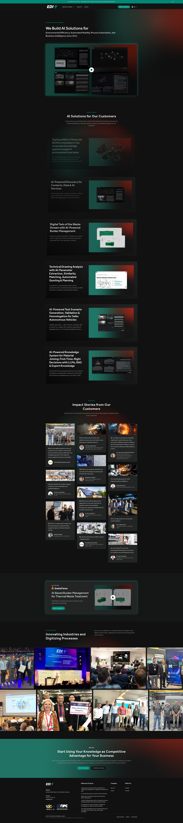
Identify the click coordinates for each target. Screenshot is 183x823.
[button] (68, 6)
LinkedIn (127, 788)
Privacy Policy (70, 817)
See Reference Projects (98, 768)
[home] (52, 7)
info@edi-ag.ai (49, 799)
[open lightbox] (91, 70)
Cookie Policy (134, 817)
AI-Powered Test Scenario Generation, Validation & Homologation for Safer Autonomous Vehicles (93, 805)
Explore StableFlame (58, 608)
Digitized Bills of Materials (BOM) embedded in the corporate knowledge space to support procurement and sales (94, 789)
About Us (79, 7)
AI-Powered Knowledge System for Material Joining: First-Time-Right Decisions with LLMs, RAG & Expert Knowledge (94, 810)
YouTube (127, 790)
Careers (86, 7)
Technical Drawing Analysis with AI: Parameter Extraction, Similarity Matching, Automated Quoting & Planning (94, 801)
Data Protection (120, 817)
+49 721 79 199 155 (50, 797)
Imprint (127, 817)
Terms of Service (78, 817)
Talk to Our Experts (124, 7)
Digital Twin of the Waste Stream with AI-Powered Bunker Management (93, 797)
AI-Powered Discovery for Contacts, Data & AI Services (94, 793)
